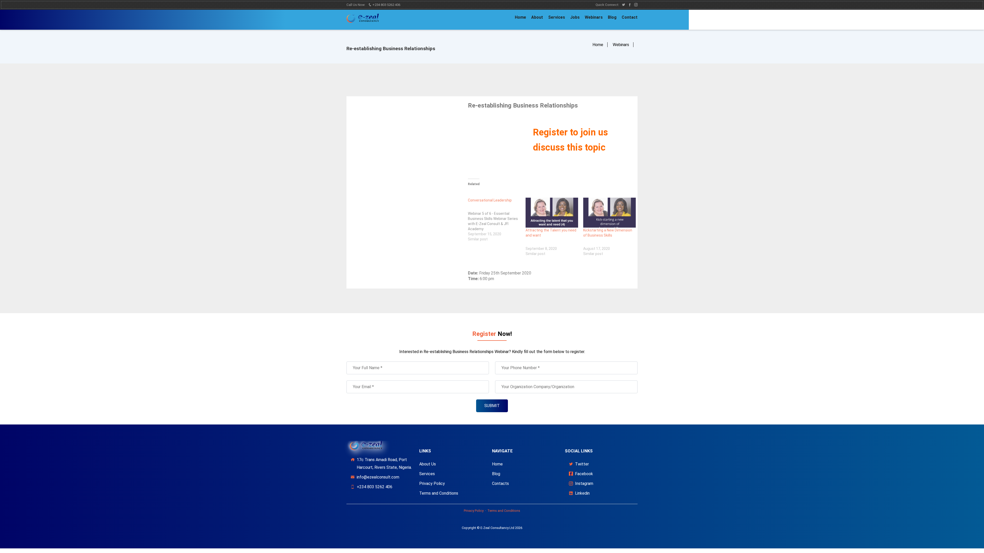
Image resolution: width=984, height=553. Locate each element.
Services (556, 17)
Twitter (582, 464)
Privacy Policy (432, 483)
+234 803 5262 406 (386, 5)
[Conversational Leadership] (497, 220)
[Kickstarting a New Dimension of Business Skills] (609, 213)
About (537, 17)
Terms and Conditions (438, 493)
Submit (492, 405)
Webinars (594, 17)
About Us (427, 464)
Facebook (584, 473)
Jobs (575, 17)
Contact (630, 17)
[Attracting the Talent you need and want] (552, 213)
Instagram (584, 483)
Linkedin (582, 493)
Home (520, 17)
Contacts (500, 483)
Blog (612, 17)
